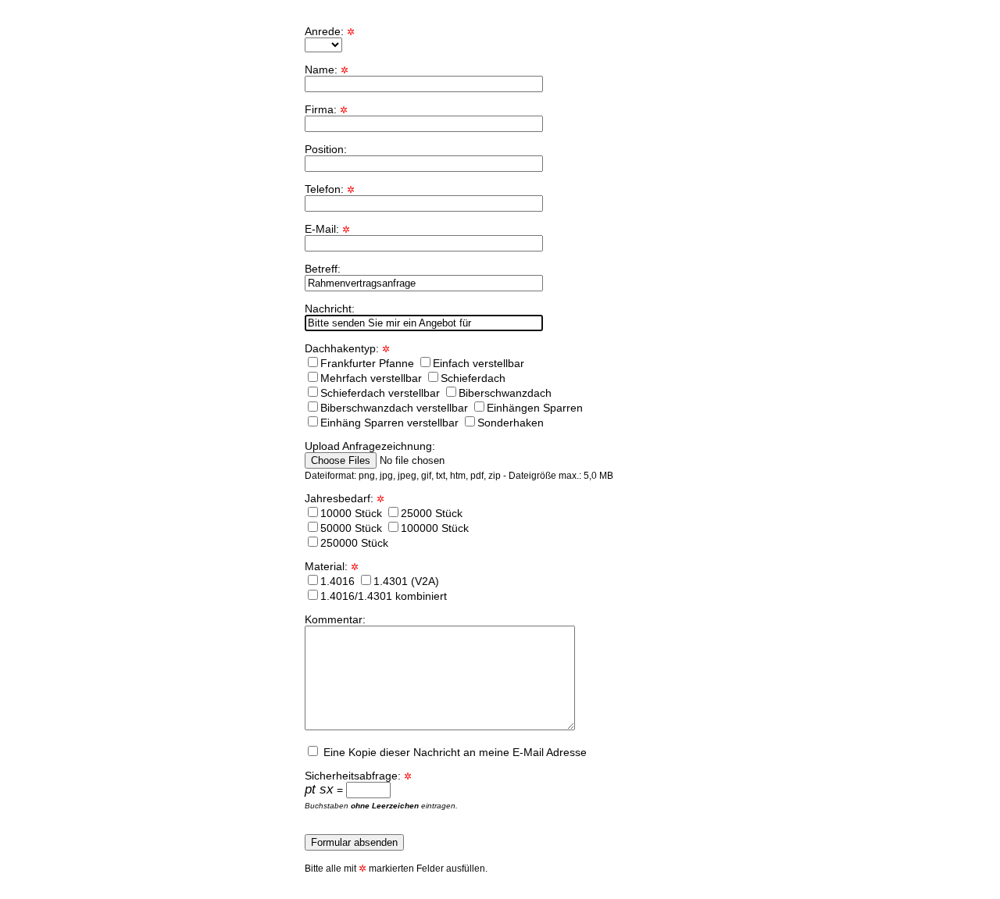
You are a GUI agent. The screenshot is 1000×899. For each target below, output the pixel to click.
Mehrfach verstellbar (371, 378)
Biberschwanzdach (505, 393)
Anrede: (330, 31)
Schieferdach (473, 378)
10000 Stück (351, 513)
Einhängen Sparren (535, 407)
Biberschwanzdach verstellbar (394, 407)
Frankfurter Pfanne (367, 363)
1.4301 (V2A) (406, 581)
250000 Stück (354, 543)
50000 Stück (351, 528)
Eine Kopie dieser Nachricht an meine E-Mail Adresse (453, 752)
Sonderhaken (510, 422)
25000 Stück (431, 513)
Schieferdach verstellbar (380, 393)
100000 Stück (435, 528)
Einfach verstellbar (478, 363)
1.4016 (337, 581)
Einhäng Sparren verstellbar (389, 422)
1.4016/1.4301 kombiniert (383, 596)
